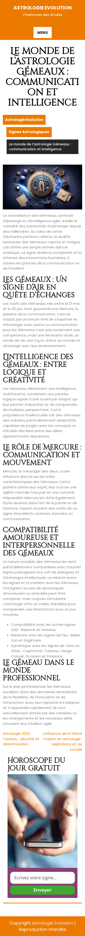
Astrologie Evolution (42, 7)
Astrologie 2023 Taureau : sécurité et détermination (21, 738)
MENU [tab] (42, 32)
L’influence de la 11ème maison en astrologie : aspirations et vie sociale (62, 741)
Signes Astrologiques (29, 131)
